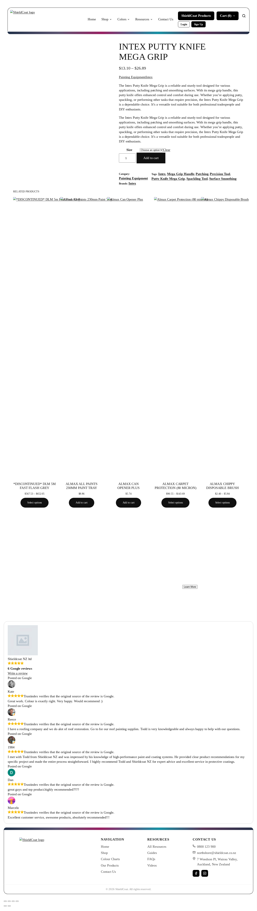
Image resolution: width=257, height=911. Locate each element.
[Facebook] (196, 873)
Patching (202, 174)
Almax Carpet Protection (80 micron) (175, 486)
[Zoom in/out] (5, 901)
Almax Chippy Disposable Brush (222, 486)
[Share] (13, 901)
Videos (152, 865)
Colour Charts (110, 859)
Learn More (190, 586)
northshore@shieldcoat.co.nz (216, 853)
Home (92, 19)
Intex (149, 77)
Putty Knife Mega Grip (168, 179)
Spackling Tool (197, 179)
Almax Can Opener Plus (128, 486)
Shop (104, 19)
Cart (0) (225, 16)
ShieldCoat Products (196, 16)
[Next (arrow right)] (9, 905)
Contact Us (165, 19)
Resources (142, 19)
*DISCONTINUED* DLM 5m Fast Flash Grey (34, 486)
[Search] (244, 16)
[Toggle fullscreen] (9, 901)
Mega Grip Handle (180, 174)
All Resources (156, 846)
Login (184, 24)
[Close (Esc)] (17, 901)
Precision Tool (220, 174)
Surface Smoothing (222, 179)
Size (129, 150)
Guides (152, 853)
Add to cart (151, 158)
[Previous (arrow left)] (5, 905)
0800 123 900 (206, 846)
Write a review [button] (18, 673)
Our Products (110, 865)
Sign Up (198, 24)
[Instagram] (204, 873)
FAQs (151, 859)
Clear (166, 150)
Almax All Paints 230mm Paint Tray (81, 486)
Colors (121, 19)
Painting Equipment (132, 77)
